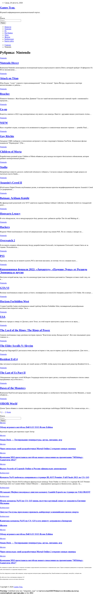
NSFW (4, 122)
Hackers (5, 227)
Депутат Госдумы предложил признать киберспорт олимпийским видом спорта (39, 512)
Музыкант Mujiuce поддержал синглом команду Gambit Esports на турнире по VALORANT (45, 492)
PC (6, 31)
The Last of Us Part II (13, 372)
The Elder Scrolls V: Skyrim (16, 345)
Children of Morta (11, 151)
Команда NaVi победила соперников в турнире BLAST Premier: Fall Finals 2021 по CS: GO (44, 477)
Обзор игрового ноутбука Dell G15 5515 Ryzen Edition (26, 427)
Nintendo (8, 29)
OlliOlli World (8, 403)
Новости (8, 27)
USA (2, 316)
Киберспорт (9, 39)
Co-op (3, 109)
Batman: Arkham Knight (14, 198)
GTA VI (4, 287)
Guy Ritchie (7, 136)
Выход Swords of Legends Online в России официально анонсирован (33, 468)
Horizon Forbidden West (14, 301)
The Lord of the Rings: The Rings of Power (25, 330)
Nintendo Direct (9, 62)
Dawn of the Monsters (13, 388)
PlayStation (9, 33)
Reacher (5, 93)
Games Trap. (7, 7)
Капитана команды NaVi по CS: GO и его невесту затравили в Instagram (36, 521)
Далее (8, 412)
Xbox (7, 35)
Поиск (2, 18)
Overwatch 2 (7, 240)
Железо (7, 37)
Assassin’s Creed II (11, 182)
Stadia (3, 167)
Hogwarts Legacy (10, 213)
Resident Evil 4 (9, 359)
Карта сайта (9, 41)
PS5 (2, 255)
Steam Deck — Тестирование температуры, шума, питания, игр (31, 440)
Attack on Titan (9, 78)
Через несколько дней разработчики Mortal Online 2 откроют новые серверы (38, 448)
